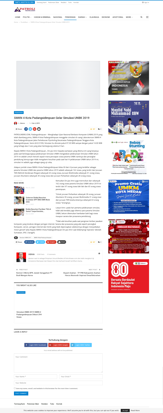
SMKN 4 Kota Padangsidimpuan (42, 237)
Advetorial (118, 17)
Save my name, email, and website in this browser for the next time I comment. (47, 388)
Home (17, 17)
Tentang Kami (41, 2)
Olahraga (94, 17)
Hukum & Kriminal (42, 17)
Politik (26, 17)
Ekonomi (106, 17)
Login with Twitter (83, 345)
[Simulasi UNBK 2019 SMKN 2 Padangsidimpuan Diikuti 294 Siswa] (29, 300)
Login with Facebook (37, 345)
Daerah (81, 17)
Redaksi (63, 2)
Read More (135, 410)
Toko (70, 2)
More (128, 17)
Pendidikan (70, 17)
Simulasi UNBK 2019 (25, 237)
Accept (125, 410)
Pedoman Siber (53, 2)
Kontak (76, 2)
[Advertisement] (81, 41)
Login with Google (60, 345)
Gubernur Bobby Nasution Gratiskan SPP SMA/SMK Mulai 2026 (38, 200)
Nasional (57, 17)
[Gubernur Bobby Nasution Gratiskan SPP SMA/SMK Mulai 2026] (19, 200)
